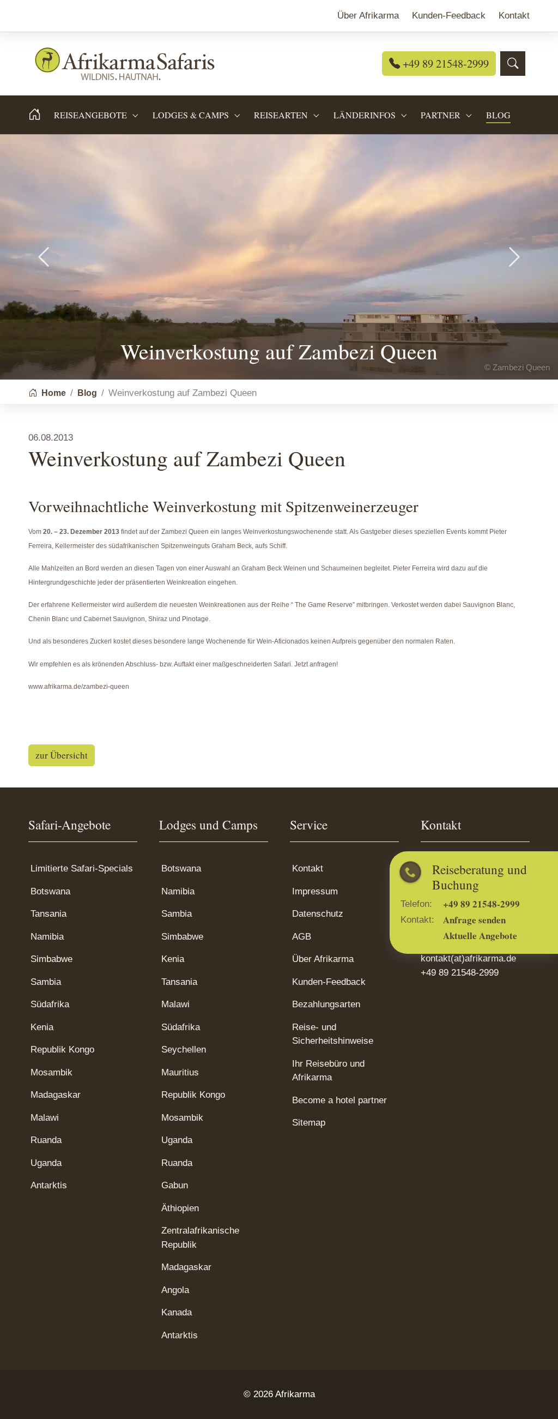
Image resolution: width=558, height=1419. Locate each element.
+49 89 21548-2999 (444, 63)
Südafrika (50, 1004)
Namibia (47, 936)
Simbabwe (51, 959)
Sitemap (308, 1122)
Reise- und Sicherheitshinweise (332, 1034)
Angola (175, 1290)
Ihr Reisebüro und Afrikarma (328, 1071)
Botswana (50, 891)
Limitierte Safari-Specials (82, 868)
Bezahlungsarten (326, 1004)
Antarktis (49, 1185)
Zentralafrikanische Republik (200, 1237)
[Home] (41, 114)
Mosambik (51, 1072)
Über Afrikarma (323, 959)
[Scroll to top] (533, 1394)
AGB (301, 936)
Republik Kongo (62, 1049)
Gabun (174, 1185)
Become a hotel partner (339, 1100)
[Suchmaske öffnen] (512, 63)
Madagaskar (56, 1095)
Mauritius (180, 1072)
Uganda (46, 1163)
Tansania (48, 914)
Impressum (315, 891)
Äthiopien (180, 1208)
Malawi (45, 1118)
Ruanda (46, 1140)
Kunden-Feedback (329, 982)
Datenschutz (317, 914)
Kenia (42, 1027)
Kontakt (307, 868)
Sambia (46, 982)
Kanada (176, 1312)
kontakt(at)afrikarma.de (468, 958)
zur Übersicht (61, 755)
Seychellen (183, 1049)
